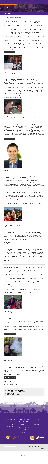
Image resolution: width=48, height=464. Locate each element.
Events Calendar (10, 421)
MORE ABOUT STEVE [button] (9, 139)
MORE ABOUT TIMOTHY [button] (10, 377)
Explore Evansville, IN (38, 424)
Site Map (24, 432)
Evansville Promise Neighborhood (24, 423)
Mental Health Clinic (24, 426)
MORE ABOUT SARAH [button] (9, 52)
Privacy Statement (24, 455)
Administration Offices (24, 419)
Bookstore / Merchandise (24, 421)
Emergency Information (10, 419)
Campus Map (24, 430)
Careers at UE (10, 422)
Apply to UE (38, 418)
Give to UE (38, 419)
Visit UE (38, 421)
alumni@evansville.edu (22, 391)
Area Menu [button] (7, 13)
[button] (46, 2)
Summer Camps (10, 426)
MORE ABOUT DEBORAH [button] (10, 333)
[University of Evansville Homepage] (24, 2)
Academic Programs (24, 418)
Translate (13, 448)
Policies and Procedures (24, 427)
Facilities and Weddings (10, 424)
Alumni (6, 7)
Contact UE (38, 422)
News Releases (10, 418)
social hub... (42, 448)
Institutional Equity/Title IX (24, 429)
